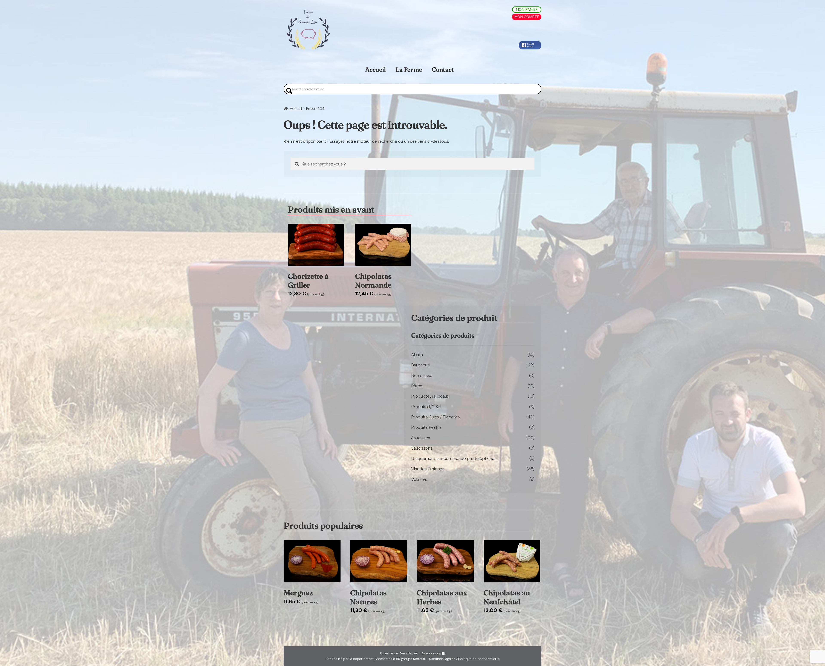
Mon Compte (526, 16)
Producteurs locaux (430, 396)
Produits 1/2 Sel (426, 406)
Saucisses (420, 438)
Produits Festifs (426, 427)
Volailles (419, 479)
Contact (443, 69)
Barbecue (420, 365)
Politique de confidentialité (479, 659)
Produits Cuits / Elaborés (435, 417)
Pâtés (416, 386)
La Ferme (408, 69)
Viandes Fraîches (427, 469)
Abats (417, 354)
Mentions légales (442, 659)
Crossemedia (384, 659)
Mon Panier (527, 9)
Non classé (421, 375)
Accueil (375, 69)
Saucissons (421, 448)
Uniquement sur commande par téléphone (452, 458)
